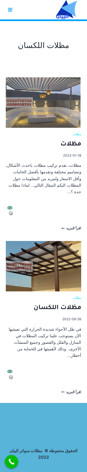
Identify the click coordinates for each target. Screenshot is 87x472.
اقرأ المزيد (71, 228)
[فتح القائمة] (10, 9)
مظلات (77, 134)
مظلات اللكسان (57, 308)
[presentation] (43, 102)
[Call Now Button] (11, 461)
